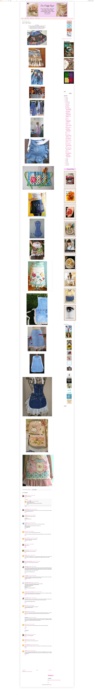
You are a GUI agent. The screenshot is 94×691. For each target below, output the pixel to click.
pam (25, 531)
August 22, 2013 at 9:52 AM (31, 611)
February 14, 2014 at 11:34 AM (31, 634)
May (66, 160)
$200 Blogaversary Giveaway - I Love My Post (68, 116)
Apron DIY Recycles (68, 139)
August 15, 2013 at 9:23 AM (30, 544)
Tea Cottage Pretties (27, 644)
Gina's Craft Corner (27, 538)
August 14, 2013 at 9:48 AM (34, 501)
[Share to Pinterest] (35, 489)
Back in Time (67, 119)
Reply (25, 497)
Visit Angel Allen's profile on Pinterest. (67, 38)
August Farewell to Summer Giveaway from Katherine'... (68, 156)
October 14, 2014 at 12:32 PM (31, 650)
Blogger (51, 684)
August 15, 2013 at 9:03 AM (34, 538)
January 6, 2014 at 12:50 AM (32, 617)
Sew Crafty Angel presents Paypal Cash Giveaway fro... (68, 130)
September (67, 105)
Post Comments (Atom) (29, 671)
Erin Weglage (26, 575)
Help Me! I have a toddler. (67, 123)
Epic (25, 624)
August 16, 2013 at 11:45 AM (36, 561)
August (67, 106)
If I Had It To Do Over (68, 142)
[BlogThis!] (33, 489)
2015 (65, 98)
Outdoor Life (32, 18)
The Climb (66, 150)
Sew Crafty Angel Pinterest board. (39, 28)
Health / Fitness (37, 18)
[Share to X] (34, 489)
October (67, 104)
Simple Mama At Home (28, 582)
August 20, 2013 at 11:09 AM (30, 605)
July (66, 158)
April (66, 161)
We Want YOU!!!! (67, 107)
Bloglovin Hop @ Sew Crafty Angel (68, 128)
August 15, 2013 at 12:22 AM (30, 531)
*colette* (26, 634)
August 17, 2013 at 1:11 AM (35, 582)
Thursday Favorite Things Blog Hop (68, 111)
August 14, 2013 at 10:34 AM (33, 509)
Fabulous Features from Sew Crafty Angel (68, 149)
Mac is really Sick (67, 134)
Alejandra (26, 495)
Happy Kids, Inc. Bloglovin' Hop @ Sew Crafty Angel (68, 114)
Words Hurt (66, 118)
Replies (27, 499)
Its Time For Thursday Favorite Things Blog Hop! (68, 126)
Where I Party (27, 18)
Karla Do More (27, 566)
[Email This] (32, 489)
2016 (65, 97)
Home (22, 18)
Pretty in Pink (67, 151)
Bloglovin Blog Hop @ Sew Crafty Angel (68, 138)
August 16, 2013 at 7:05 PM (32, 566)
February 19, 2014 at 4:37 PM (34, 644)
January (67, 165)
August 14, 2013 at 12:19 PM (32, 515)
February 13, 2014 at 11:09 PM (30, 624)
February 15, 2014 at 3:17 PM (31, 639)
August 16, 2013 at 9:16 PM (32, 575)
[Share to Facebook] (35, 489)
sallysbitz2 (26, 515)
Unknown (28, 501)
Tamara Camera (27, 509)
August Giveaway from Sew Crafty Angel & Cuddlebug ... (68, 154)
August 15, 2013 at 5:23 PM (31, 555)
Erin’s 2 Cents (29, 578)
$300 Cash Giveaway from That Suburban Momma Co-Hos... (68, 109)
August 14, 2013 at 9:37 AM (31, 495)
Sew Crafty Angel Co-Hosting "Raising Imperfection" (68, 121)
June (66, 159)
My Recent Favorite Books (28, 561)
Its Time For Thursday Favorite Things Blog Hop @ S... (68, 136)
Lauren (26, 639)
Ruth (25, 605)
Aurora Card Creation (68, 147)
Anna (25, 544)
